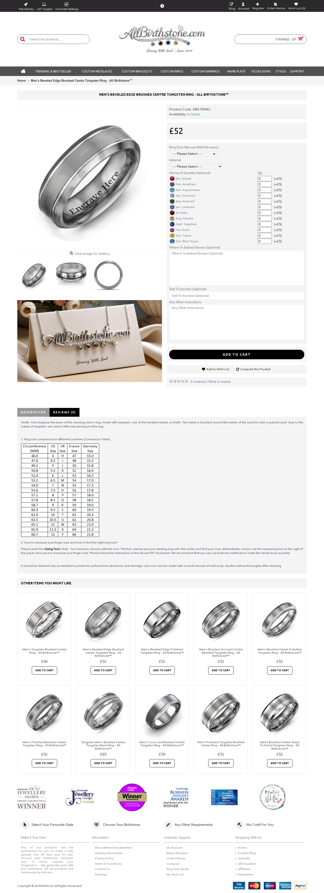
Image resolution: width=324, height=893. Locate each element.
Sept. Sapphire (186, 224)
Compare (173, 863)
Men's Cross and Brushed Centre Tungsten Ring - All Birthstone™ (162, 743)
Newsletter (245, 874)
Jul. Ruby (181, 212)
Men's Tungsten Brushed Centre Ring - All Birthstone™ (44, 650)
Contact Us (102, 869)
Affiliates (244, 869)
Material (175, 160)
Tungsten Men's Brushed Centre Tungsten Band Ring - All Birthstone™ (103, 745)
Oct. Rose (182, 230)
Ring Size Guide (178, 869)
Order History (176, 858)
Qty (260, 173)
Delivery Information (109, 853)
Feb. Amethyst (186, 184)
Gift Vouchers (247, 863)
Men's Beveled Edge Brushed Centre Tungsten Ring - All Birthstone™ (103, 652)
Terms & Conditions (108, 863)
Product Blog (247, 853)
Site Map (101, 874)
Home (242, 847)
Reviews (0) (64, 412)
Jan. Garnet (183, 178)
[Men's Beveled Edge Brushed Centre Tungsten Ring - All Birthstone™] (89, 176)
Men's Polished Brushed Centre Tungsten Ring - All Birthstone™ (44, 743)
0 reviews (197, 381)
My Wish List (175, 874)
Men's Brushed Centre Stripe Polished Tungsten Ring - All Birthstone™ (280, 745)
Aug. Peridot (184, 218)
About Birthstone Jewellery (113, 847)
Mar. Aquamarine (188, 190)
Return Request (177, 853)
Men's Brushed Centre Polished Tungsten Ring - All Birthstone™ (279, 650)
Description (33, 412)
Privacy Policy (104, 858)
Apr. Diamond (185, 195)
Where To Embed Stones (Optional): (195, 247)
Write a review (219, 381)
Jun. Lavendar (185, 207)
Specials (244, 858)
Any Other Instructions (185, 302)
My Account (174, 847)
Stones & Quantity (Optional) (189, 173)
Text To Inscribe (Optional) (187, 289)
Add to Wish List (217, 369)
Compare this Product (255, 369)
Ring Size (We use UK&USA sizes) (193, 147)
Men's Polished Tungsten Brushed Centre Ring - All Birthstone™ (221, 743)
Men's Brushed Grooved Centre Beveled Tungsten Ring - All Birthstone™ (221, 652)
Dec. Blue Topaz (187, 241)
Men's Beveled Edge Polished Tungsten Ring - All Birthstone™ (162, 650)
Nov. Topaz (183, 235)
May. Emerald (185, 201)
